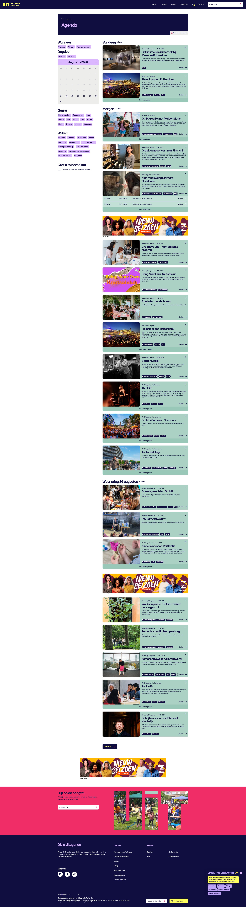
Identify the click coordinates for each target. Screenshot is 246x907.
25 (66, 96)
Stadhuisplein (148, 436)
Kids (82, 120)
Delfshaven (81, 138)
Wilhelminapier (148, 95)
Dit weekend (212, 889)
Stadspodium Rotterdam (151, 534)
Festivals (150, 852)
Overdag (61, 56)
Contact (116, 861)
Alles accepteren (177, 901)
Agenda (154, 4)
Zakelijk (116, 866)
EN (203, 4)
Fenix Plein (147, 317)
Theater (69, 124)
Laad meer (107, 747)
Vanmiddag (212, 886)
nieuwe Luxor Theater (150, 376)
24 (60, 96)
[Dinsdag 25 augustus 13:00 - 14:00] (145, 199)
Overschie (62, 151)
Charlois (71, 138)
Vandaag (61, 47)
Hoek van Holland (64, 156)
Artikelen (173, 4)
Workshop (88, 124)
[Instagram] (60, 874)
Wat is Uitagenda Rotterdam (123, 852)
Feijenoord (62, 142)
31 (60, 102)
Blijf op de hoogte (119, 870)
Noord (91, 138)
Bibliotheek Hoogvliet (150, 262)
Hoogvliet (78, 156)
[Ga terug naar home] (11, 4)
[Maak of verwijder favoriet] (185, 48)
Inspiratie (164, 4)
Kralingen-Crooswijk (66, 147)
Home (63, 19)
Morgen (71, 47)
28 (84, 96)
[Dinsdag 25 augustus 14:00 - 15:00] (145, 204)
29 (90, 96)
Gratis (75, 120)
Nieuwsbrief (184, 4)
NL (199, 4)
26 (72, 96)
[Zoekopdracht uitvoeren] (241, 4)
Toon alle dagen (144, 100)
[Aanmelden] (96, 807)
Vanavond (221, 886)
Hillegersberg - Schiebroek (79, 151)
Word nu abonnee (119, 875)
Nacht (60, 124)
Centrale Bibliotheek (150, 290)
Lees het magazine (120, 880)
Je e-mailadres (64, 807)
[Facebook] (67, 874)
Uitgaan (78, 124)
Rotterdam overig (88, 142)
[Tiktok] (74, 874)
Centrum (61, 138)
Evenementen (78, 115)
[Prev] (61, 62)
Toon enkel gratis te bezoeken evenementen (76, 169)
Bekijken (181, 68)
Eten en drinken (64, 115)
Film (68, 120)
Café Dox (146, 404)
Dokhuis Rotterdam (149, 507)
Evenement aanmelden (180, 33)
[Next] (96, 62)
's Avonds (71, 56)
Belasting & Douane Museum (152, 193)
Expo (88, 115)
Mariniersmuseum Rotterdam (152, 134)
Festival (61, 120)
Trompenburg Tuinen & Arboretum (154, 620)
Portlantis (147, 562)
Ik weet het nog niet (214, 893)
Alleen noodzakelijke (154, 901)
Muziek (90, 120)
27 (78, 96)
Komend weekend (83, 47)
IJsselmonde (74, 142)
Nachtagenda (173, 852)
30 (96, 96)
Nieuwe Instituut (149, 674)
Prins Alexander (82, 147)
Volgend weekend (223, 889)
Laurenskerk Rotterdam (151, 166)
